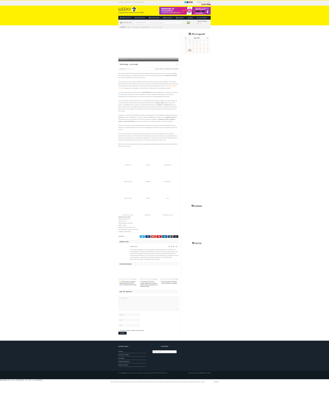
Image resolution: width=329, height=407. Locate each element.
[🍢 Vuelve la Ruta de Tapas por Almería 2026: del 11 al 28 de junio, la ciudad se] (127, 273)
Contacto (120, 351)
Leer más (216, 381)
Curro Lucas (123, 69)
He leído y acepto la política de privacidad (132, 330)
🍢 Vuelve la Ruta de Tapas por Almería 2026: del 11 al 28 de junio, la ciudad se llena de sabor (128, 282)
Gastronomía (167, 69)
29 (193, 42)
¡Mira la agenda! (198, 34)
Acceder (120, 2)
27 (185, 42)
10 (185, 46)
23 (207, 48)
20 (196, 48)
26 (193, 50)
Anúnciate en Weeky (138, 2)
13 (196, 46)
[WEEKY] (131, 10)
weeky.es (124, 372)
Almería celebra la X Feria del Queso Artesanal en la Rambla (169, 281)
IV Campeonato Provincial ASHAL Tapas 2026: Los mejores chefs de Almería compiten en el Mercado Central (149, 283)
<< (186, 38)
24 (185, 50)
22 (203, 48)
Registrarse (127, 2)
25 (189, 50)
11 (189, 46)
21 (200, 48)
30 (196, 42)
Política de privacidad (123, 361)
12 (193, 46)
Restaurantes (175, 69)
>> (207, 38)
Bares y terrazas (159, 69)
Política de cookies (123, 364)
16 (207, 46)
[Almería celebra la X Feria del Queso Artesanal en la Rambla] (169, 273)
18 (189, 48)
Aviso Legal (121, 357)
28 (189, 42)
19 (193, 48)
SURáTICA (202, 372)
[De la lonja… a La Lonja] (148, 47)
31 (200, 42)
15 (203, 46)
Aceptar (209, 381)
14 (200, 46)
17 (185, 48)
